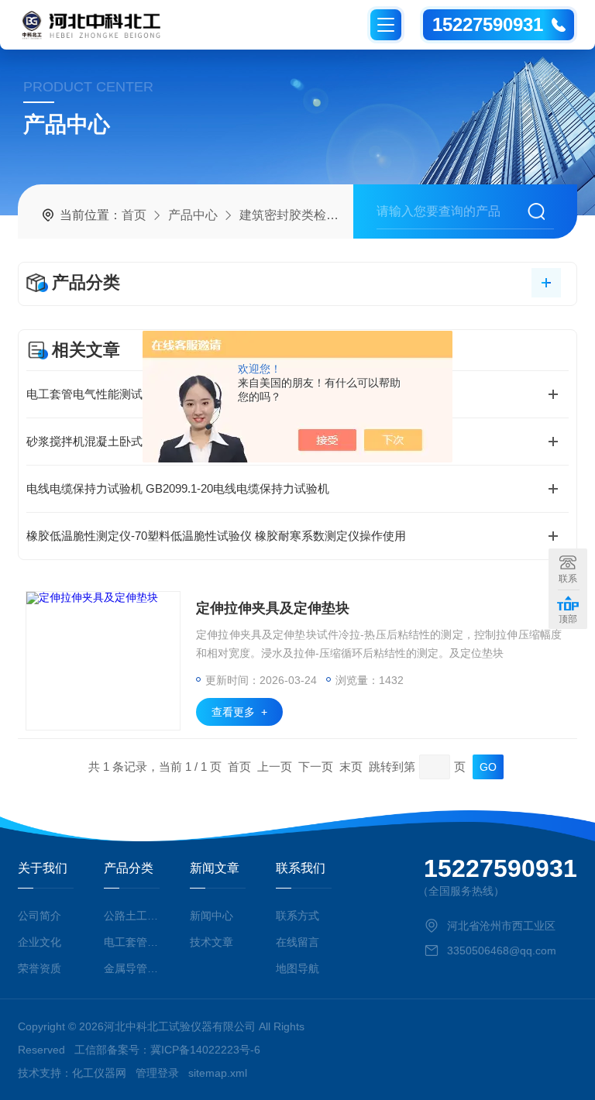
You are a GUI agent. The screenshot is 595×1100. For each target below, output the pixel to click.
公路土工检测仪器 (131, 915)
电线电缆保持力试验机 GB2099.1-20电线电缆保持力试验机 (177, 488)
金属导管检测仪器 (131, 968)
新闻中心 (211, 915)
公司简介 (39, 915)
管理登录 (157, 1073)
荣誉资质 (39, 968)
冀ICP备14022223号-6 (205, 1049)
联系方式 (297, 915)
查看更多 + (239, 712)
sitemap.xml (217, 1073)
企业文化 (39, 942)
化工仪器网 (99, 1073)
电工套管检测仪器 (131, 942)
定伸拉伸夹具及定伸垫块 (272, 608)
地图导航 (297, 968)
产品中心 (193, 215)
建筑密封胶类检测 (289, 215)
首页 (134, 215)
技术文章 (211, 942)
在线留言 (297, 942)
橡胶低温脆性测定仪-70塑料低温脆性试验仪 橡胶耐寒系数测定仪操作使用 (216, 535)
